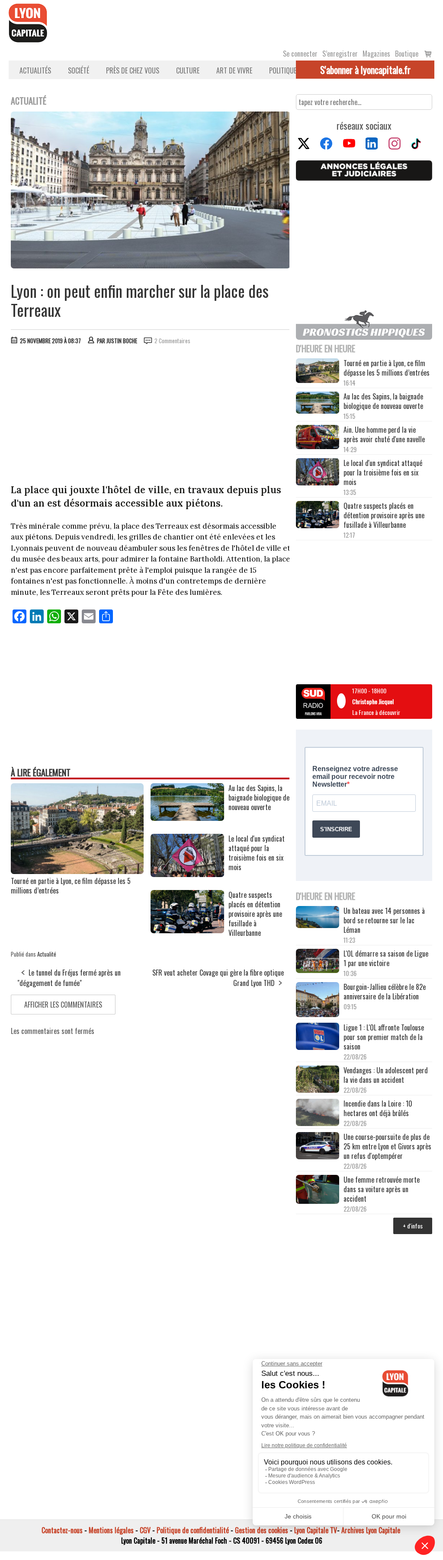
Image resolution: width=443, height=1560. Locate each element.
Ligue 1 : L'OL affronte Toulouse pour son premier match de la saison (383, 1037)
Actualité (46, 954)
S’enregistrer (340, 53)
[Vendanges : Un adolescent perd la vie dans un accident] (317, 1080)
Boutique (406, 53)
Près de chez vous (132, 70)
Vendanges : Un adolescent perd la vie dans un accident (385, 1075)
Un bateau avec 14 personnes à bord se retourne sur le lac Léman (384, 920)
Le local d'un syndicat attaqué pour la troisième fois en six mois (382, 472)
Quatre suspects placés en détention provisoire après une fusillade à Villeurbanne (383, 515)
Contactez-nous (62, 1530)
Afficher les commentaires (63, 1004)
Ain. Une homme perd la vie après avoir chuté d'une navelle (384, 434)
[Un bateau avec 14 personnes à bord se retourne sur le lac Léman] (317, 918)
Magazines (376, 53)
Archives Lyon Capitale (370, 1530)
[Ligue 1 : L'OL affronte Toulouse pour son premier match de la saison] (317, 1037)
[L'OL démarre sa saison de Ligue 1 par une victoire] (317, 962)
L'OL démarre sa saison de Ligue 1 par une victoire (385, 958)
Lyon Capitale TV (315, 1530)
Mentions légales (111, 1530)
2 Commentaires (172, 340)
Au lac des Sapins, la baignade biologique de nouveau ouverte (383, 401)
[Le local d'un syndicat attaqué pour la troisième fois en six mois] (187, 874)
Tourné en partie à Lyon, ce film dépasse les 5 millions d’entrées (71, 885)
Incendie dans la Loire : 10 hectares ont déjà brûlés (377, 1108)
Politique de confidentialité (193, 1530)
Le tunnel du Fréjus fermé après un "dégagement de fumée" (69, 977)
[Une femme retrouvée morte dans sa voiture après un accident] (317, 1190)
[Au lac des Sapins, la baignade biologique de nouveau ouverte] (187, 818)
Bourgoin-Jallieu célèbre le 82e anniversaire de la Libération (384, 991)
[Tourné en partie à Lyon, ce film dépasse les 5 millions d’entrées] (77, 871)
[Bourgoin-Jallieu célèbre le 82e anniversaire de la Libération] (317, 1000)
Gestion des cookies (261, 1530)
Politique (282, 70)
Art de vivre (234, 70)
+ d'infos (413, 1225)
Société (78, 70)
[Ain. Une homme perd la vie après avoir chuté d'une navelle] (317, 438)
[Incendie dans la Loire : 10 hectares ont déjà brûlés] (317, 1113)
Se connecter (300, 53)
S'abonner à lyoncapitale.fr (365, 70)
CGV (145, 1530)
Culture (187, 70)
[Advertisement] (150, 416)
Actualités (35, 70)
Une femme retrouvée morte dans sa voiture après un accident (381, 1189)
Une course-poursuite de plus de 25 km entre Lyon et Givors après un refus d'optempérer (387, 1146)
